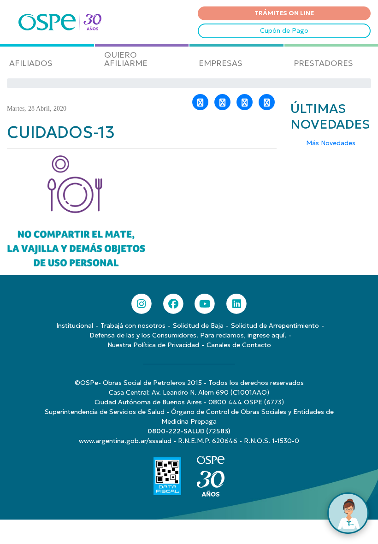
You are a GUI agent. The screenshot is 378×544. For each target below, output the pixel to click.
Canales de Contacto (239, 345)
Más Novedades (330, 143)
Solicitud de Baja (198, 325)
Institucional (74, 325)
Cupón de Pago (284, 30)
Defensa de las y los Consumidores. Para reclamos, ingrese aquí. (187, 335)
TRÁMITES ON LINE (284, 13)
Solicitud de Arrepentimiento (275, 325)
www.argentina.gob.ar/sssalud (125, 441)
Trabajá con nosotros (132, 325)
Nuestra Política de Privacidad (153, 345)
